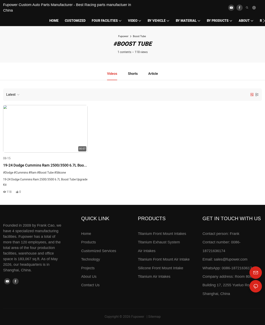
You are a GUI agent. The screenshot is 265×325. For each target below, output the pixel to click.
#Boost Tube (45, 172)
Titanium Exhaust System (159, 242)
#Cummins (21, 172)
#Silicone (60, 172)
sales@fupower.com (230, 259)
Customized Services (98, 251)
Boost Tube (139, 36)
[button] (264, 21)
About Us (88, 276)
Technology (90, 259)
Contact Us (90, 285)
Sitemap (154, 316)
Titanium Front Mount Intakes (162, 234)
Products (88, 242)
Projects (88, 268)
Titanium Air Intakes (154, 276)
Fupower (123, 36)
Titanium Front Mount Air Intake (164, 259)
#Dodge (8, 172)
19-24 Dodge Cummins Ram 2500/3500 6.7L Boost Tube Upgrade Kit (45, 166)
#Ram (32, 172)
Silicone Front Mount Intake (160, 268)
